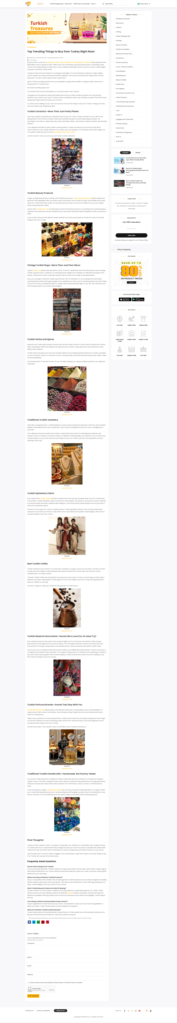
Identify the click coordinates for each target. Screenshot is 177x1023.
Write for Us (61, 1011)
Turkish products (35, 918)
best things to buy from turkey (49, 918)
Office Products (121, 97)
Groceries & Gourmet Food (125, 93)
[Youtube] (139, 1011)
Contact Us (29, 1011)
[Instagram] (136, 1011)
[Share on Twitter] (33, 922)
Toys (117, 110)
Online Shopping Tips (56, 4)
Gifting (118, 32)
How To (118, 137)
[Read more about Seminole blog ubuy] (28, 4)
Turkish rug (37, 270)
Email (29, 966)
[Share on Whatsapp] (38, 922)
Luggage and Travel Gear (124, 119)
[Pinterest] (132, 1011)
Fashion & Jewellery (122, 49)
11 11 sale (138, 203)
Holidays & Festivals (123, 19)
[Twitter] (128, 1011)
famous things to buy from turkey (67, 918)
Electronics (68, 4)
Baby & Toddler (121, 80)
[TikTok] (151, 1011)
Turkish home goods (54, 790)
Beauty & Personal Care (124, 54)
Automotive (120, 128)
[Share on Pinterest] (43, 922)
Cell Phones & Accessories (81, 4)
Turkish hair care (43, 209)
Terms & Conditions (43, 1011)
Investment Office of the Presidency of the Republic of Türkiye (68, 62)
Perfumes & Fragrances (124, 132)
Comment (31, 943)
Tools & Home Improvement (125, 102)
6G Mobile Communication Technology (132, 206)
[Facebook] (125, 1011)
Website (30, 974)
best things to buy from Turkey (64, 132)
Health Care (120, 84)
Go (103, 3)
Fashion (118, 27)
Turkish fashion (45, 498)
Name (29, 957)
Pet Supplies (120, 89)
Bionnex (70, 893)
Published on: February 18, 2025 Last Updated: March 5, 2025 (46, 57)
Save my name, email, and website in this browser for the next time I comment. (56, 983)
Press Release (120, 71)
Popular (125, 153)
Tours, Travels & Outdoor (124, 67)
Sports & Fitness (121, 45)
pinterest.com (67, 188)
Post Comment (33, 996)
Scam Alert (120, 141)
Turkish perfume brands (36, 710)
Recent (138, 153)
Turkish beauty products (82, 198)
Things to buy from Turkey (84, 918)
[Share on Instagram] (47, 922)
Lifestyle (119, 41)
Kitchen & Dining (121, 124)
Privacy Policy (143, 240)
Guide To (119, 115)
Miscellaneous (121, 75)
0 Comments (33, 60)
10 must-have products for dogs (125, 203)
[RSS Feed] (146, 1010)
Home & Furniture (122, 62)
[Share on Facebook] (29, 922)
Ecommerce (31, 47)
